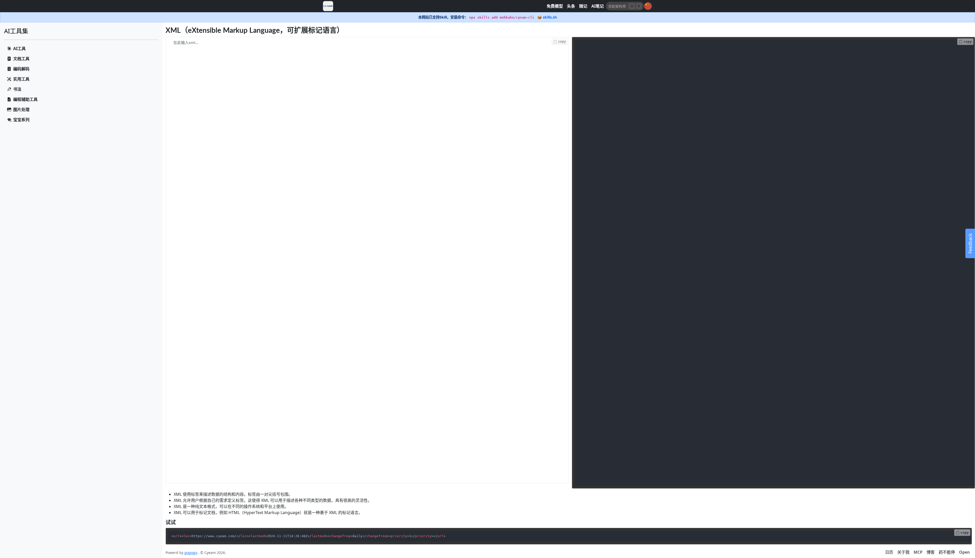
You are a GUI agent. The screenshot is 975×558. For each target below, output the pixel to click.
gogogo (190, 552)
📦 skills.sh (547, 17)
